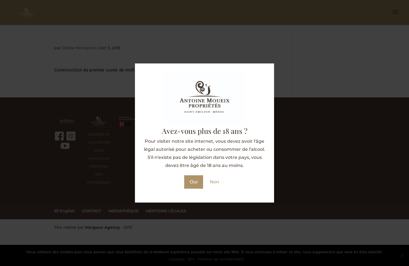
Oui (194, 181)
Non (214, 181)
